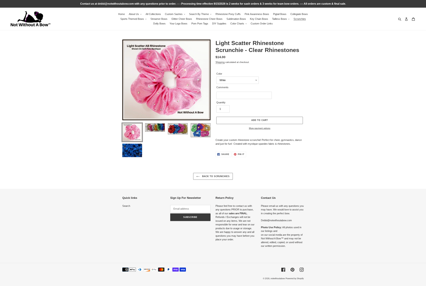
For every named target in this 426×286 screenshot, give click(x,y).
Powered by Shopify (295, 278)
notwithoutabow (278, 278)
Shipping (220, 62)
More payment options (259, 128)
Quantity (220, 102)
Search (126, 205)
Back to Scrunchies (215, 176)
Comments (222, 87)
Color (219, 73)
